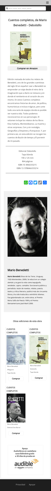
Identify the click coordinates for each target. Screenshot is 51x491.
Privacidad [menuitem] (20, 484)
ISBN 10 (21, 164)
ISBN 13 (20, 168)
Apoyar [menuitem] (32, 484)
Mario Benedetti (18, 270)
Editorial (22, 151)
